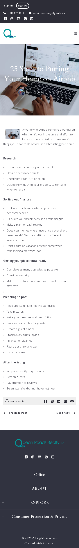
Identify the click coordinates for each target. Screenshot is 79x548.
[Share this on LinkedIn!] (58, 401)
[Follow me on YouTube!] (31, 19)
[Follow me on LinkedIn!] (18, 19)
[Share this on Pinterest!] (65, 401)
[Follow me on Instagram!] (12, 19)
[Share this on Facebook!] (45, 401)
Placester (49, 543)
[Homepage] (9, 33)
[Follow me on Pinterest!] (25, 19)
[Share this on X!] (52, 401)
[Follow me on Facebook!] (5, 19)
